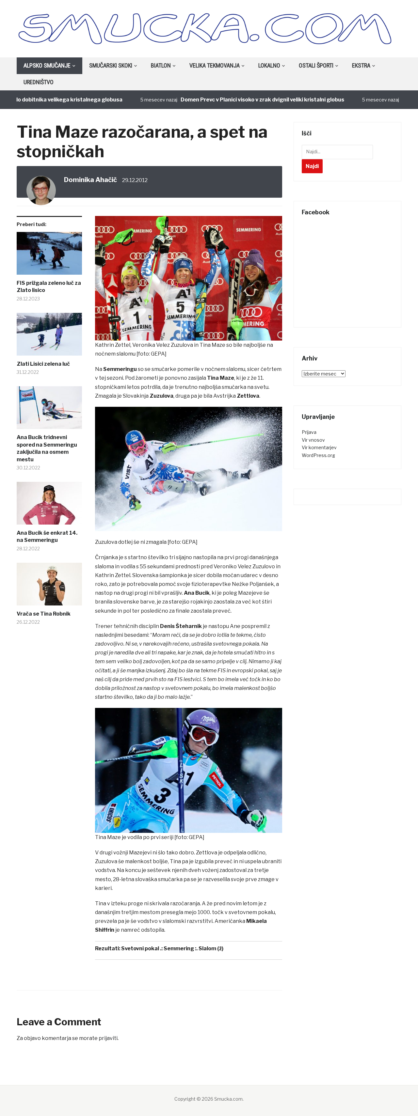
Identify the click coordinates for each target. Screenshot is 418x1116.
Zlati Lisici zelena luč (43, 364)
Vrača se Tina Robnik (44, 614)
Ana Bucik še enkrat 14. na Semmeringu (47, 536)
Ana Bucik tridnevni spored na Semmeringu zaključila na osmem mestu (47, 448)
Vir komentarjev (319, 447)
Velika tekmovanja (214, 65)
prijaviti (108, 1038)
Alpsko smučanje (47, 65)
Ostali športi (316, 65)
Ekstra (361, 65)
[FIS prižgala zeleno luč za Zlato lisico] (49, 256)
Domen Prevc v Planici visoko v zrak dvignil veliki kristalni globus (241, 100)
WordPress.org (318, 455)
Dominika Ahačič (90, 180)
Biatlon (161, 65)
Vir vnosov (313, 440)
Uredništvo (39, 82)
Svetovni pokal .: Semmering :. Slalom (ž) (172, 948)
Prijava (309, 432)
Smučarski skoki (110, 65)
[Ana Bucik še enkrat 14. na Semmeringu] (49, 505)
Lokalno (269, 65)
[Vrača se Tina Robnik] (49, 586)
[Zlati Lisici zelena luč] (49, 336)
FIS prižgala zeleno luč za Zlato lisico (49, 286)
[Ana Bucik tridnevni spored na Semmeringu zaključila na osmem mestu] (49, 410)
